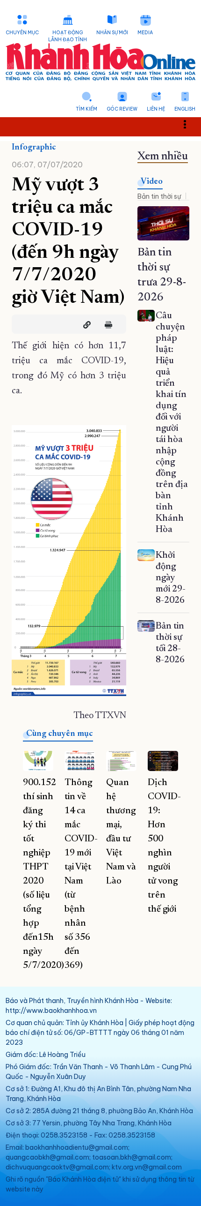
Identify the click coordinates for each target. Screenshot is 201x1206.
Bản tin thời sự (159, 196)
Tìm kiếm (86, 109)
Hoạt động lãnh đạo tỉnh (67, 36)
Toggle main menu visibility (189, 123)
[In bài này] (106, 325)
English (184, 109)
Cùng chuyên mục (59, 734)
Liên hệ (156, 109)
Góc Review (122, 109)
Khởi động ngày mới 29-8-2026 (171, 578)
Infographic (34, 147)
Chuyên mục (22, 33)
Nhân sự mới (112, 33)
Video (152, 182)
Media (145, 33)
